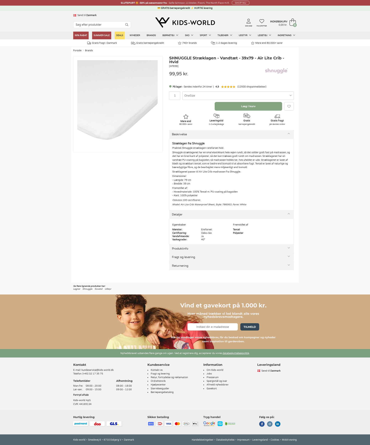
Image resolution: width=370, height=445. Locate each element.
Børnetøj (168, 35)
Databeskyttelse (225, 439)
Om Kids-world (215, 370)
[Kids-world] (185, 22)
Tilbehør (223, 35)
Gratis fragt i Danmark (104, 43)
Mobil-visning (289, 439)
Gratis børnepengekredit (150, 43)
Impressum (243, 439)
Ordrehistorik (158, 381)
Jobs (209, 373)
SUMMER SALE (102, 35)
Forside (77, 50)
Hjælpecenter (158, 384)
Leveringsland (260, 439)
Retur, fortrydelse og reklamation (169, 377)
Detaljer (177, 214)
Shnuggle (87, 289)
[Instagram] (269, 424)
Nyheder (135, 35)
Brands (151, 35)
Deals (119, 35)
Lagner (76, 289)
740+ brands (189, 43)
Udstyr (243, 35)
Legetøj (263, 35)
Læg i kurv (248, 106)
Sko (187, 35)
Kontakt (79, 365)
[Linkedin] (277, 424)
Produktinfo (180, 248)
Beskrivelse (179, 134)
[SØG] (127, 25)
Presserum (213, 377)
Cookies (275, 439)
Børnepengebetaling (162, 392)
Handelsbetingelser (203, 439)
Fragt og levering (183, 257)
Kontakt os (157, 370)
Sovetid (98, 289)
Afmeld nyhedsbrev (217, 384)
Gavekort (212, 388)
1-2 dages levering (226, 43)
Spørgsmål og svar (217, 381)
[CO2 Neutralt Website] (230, 423)
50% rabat (81, 35)
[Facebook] (262, 424)
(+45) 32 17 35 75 (92, 373)
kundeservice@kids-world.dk (98, 370)
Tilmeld (250, 327)
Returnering (180, 266)
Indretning (285, 35)
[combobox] (238, 95)
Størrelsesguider (160, 388)
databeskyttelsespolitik (236, 353)
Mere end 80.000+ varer (269, 43)
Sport (204, 35)
